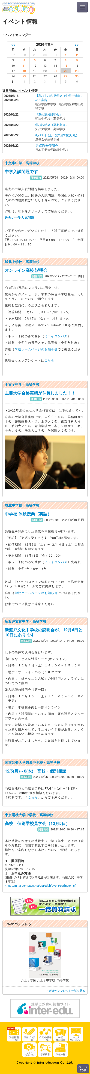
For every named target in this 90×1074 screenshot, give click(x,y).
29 (65, 76)
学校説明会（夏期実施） (51, 124)
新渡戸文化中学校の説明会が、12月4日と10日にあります (43, 632)
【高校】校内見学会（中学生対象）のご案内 (59, 97)
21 (55, 71)
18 (24, 71)
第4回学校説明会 (46, 145)
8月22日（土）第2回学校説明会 (56, 135)
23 (76, 71)
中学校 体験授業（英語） (28, 514)
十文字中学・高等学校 (22, 162)
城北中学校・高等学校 (22, 261)
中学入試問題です (21, 171)
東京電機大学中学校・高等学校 (29, 814)
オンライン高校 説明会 (26, 270)
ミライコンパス (56, 336)
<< (13, 44)
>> (77, 44)
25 (24, 76)
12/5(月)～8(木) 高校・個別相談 (35, 771)
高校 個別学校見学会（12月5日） (37, 823)
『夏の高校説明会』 (48, 114)
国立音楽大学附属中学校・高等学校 (32, 762)
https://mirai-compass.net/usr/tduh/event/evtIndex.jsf (40, 885)
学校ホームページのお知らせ (36, 349)
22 (65, 71)
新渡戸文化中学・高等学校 (25, 621)
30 (76, 76)
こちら (49, 360)
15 (65, 65)
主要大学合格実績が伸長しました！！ (40, 393)
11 (24, 65)
